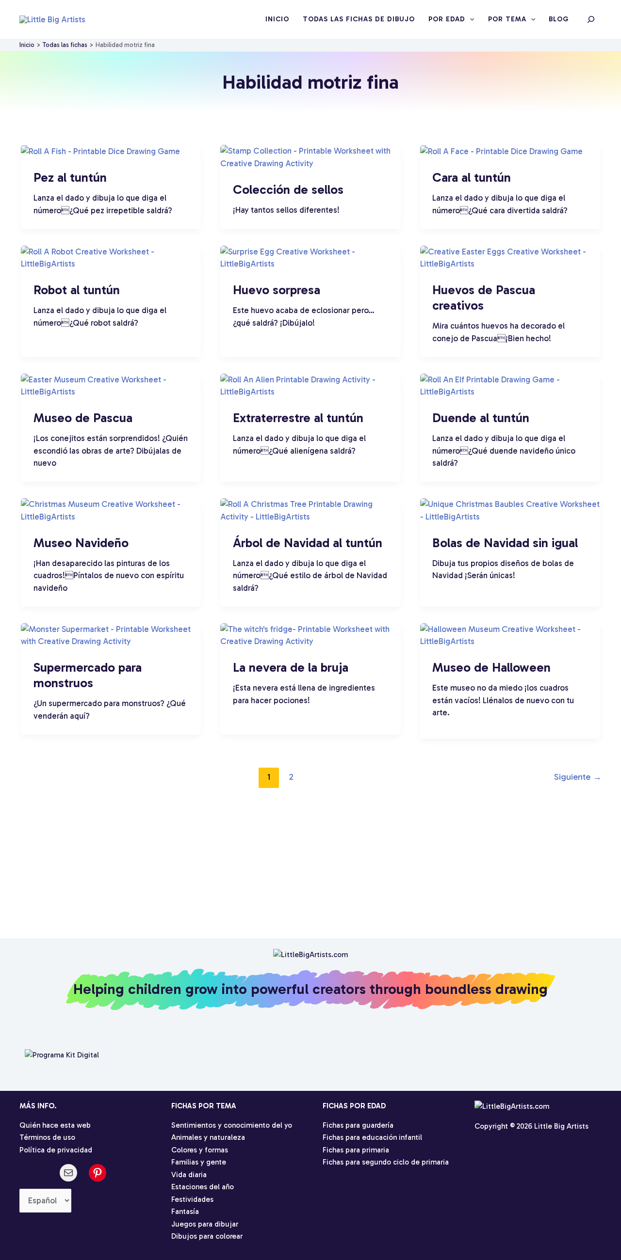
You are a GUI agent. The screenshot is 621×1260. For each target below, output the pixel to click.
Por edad (446, 19)
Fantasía (185, 1211)
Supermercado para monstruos (87, 675)
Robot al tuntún (76, 290)
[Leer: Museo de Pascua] (111, 385)
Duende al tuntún (480, 417)
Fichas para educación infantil (372, 1137)
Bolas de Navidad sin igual (505, 543)
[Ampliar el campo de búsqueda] (591, 19)
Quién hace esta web (55, 1125)
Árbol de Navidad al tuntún (307, 543)
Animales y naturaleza (208, 1137)
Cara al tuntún (471, 177)
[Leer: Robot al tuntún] (111, 257)
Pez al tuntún (70, 177)
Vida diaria (189, 1174)
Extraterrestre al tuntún (298, 417)
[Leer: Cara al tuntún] (501, 151)
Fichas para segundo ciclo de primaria (386, 1162)
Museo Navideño (81, 543)
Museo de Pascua (82, 417)
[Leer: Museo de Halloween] (510, 634)
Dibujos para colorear (207, 1236)
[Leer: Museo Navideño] (111, 510)
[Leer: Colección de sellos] (310, 156)
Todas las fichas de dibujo (359, 19)
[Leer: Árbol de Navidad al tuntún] (310, 510)
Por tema (507, 19)
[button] (469, 19)
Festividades (192, 1199)
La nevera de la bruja (290, 667)
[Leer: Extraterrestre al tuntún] (310, 385)
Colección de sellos (288, 189)
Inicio (277, 19)
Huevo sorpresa (276, 290)
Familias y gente (198, 1162)
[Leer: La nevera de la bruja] (310, 634)
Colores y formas (199, 1150)
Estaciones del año (202, 1186)
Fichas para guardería (358, 1125)
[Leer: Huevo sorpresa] (310, 257)
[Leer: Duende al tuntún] (510, 385)
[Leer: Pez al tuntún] (100, 151)
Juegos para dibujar (204, 1224)
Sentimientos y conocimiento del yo (231, 1125)
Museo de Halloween (491, 667)
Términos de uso (47, 1137)
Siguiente (578, 777)
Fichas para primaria (356, 1150)
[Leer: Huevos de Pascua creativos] (510, 257)
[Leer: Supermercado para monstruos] (111, 634)
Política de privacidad (55, 1150)
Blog (559, 19)
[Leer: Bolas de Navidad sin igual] (510, 510)
